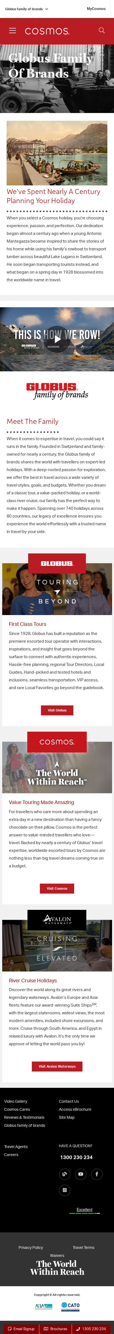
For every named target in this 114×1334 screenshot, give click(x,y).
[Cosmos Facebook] (97, 1174)
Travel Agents (16, 1147)
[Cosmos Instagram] (65, 1190)
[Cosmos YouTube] (81, 1174)
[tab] (57, 642)
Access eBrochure (75, 1110)
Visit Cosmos (57, 888)
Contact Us (69, 1102)
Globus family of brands (24, 9)
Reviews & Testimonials (24, 1118)
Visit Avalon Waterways (57, 1066)
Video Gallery (15, 1102)
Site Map (66, 1118)
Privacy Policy (31, 1248)
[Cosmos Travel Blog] (65, 1174)
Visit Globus (57, 710)
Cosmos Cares (17, 1110)
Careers (11, 1155)
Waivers (57, 1256)
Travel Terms (83, 1248)
